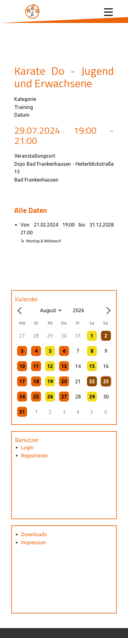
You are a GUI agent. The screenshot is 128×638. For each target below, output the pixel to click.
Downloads (34, 534)
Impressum (33, 542)
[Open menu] (108, 12)
